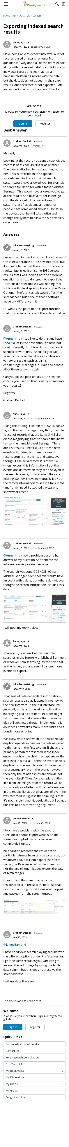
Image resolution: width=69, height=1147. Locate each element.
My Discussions (15, 1077)
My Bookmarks (34, 1070)
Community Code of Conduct (23, 1044)
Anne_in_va (19, 42)
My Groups (12, 1090)
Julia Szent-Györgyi (24, 245)
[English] (34, 4)
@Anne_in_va (12, 338)
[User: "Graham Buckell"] (7, 143)
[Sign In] (63, 4)
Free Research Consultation (22, 1057)
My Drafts (34, 1084)
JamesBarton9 (21, 818)
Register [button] (45, 123)
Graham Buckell (22, 141)
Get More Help (14, 1064)
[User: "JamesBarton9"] (7, 820)
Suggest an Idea (15, 1097)
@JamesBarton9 (14, 945)
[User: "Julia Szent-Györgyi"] (7, 247)
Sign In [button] (22, 123)
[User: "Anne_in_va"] (7, 44)
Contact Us (12, 1051)
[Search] (57, 4)
